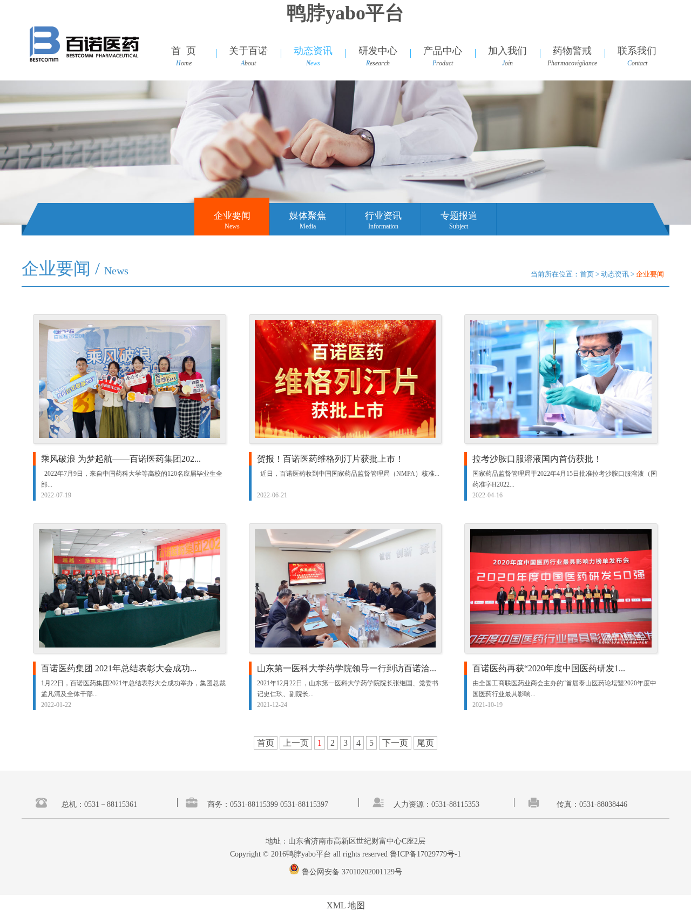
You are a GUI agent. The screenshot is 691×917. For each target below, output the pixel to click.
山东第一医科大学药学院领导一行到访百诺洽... (346, 668)
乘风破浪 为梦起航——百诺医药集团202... (121, 458)
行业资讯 (383, 216)
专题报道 (459, 216)
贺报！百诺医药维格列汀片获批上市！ (330, 458)
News (232, 226)
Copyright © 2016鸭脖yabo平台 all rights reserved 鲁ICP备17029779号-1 (345, 854)
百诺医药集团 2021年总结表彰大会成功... (119, 668)
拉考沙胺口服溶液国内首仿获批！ (537, 458)
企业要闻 (232, 216)
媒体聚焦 (307, 216)
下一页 (395, 742)
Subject (458, 226)
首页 (587, 274)
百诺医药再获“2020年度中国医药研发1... (548, 668)
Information (383, 226)
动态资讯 (615, 274)
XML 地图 (346, 905)
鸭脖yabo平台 (345, 13)
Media (308, 226)
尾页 (425, 742)
